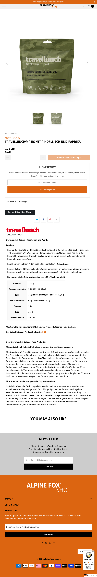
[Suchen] (82, 6)
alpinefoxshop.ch (52, 559)
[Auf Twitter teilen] (37, 219)
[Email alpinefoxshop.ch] (54, 543)
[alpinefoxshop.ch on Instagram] (46, 543)
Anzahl (8, 152)
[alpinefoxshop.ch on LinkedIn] (50, 543)
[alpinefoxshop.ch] (48, 6)
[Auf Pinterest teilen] (50, 219)
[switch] (88, 567)
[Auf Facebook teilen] (43, 219)
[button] (90, 575)
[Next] (87, 63)
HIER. (44, 332)
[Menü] (92, 552)
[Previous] (7, 63)
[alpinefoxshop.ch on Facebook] (42, 543)
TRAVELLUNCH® (12, 138)
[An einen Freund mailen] (56, 219)
